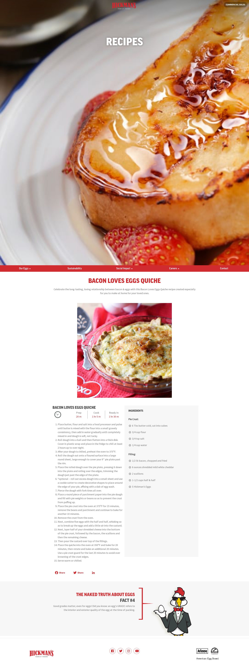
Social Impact (123, 268)
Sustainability (75, 268)
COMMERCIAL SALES (235, 5)
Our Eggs (23, 268)
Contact (224, 268)
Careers (173, 268)
